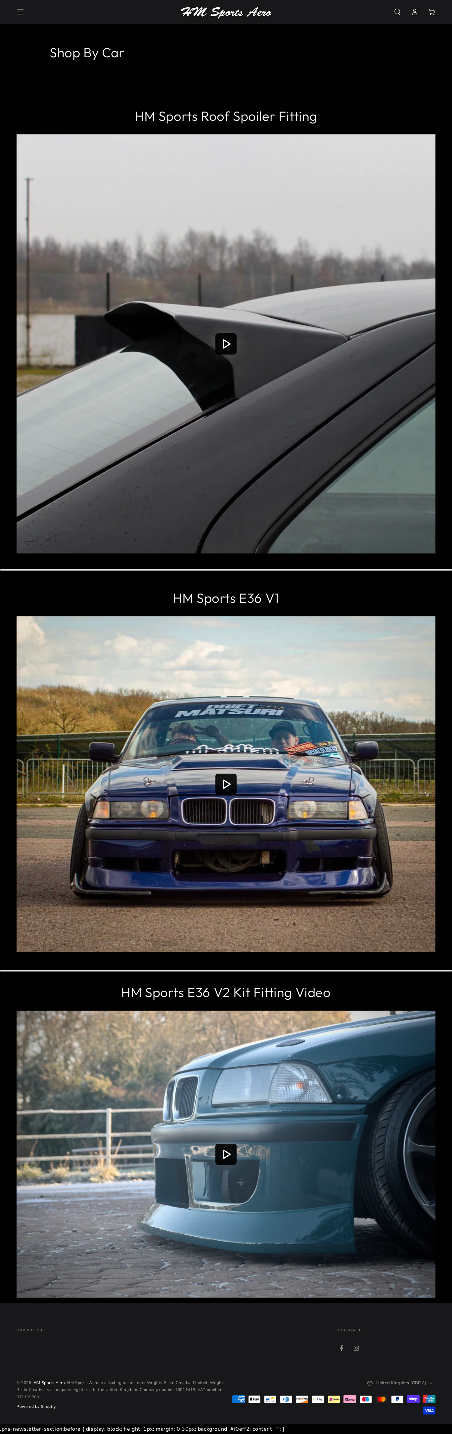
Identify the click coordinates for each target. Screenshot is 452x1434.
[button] (397, 12)
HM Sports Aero (49, 1382)
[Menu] (20, 12)
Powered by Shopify (36, 1406)
